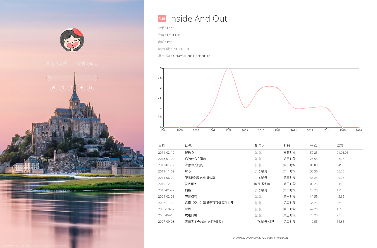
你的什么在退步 (195, 159)
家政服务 (191, 184)
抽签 (188, 190)
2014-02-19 (166, 152)
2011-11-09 (166, 171)
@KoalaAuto (281, 237)
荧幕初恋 (191, 196)
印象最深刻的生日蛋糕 (200, 177)
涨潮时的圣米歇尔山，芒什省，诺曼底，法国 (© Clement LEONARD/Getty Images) (34, 245)
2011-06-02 (166, 178)
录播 (188, 209)
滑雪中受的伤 (194, 165)
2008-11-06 (166, 203)
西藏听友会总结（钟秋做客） (204, 221)
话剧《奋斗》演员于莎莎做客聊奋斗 (209, 202)
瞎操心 (189, 152)
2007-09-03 (166, 221)
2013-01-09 (166, 159)
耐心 (188, 171)
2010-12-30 (166, 184)
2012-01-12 (166, 165)
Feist (170, 28)
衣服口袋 (191, 215)
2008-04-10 (166, 215)
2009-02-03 (166, 196)
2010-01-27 (166, 190)
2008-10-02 (166, 209)
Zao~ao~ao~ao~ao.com (257, 237)
